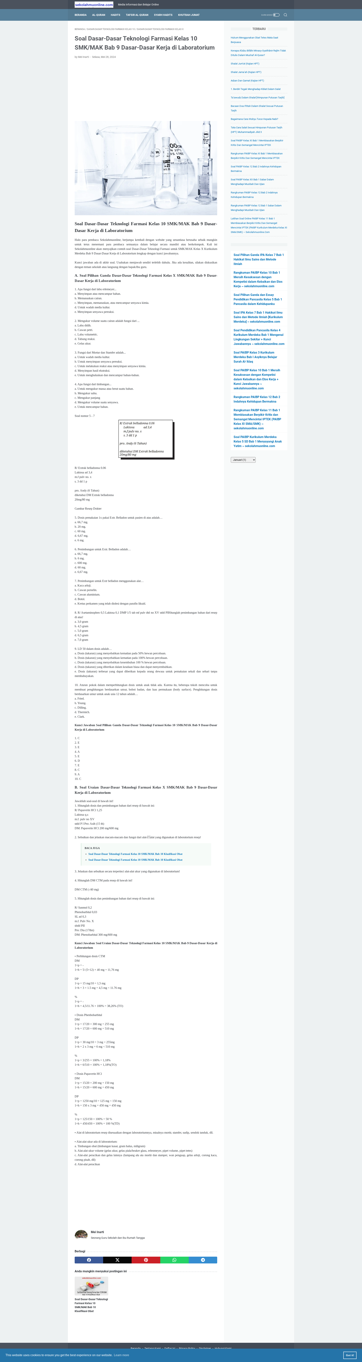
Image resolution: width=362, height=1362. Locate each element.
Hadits (115, 14)
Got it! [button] (350, 1355)
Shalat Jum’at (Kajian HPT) (245, 63)
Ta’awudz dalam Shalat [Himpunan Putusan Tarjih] (257, 97)
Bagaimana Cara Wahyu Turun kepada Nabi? (254, 119)
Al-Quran (98, 14)
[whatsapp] (174, 1260)
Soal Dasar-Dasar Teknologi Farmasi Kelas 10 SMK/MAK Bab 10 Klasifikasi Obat (135, 853)
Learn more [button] (121, 1355)
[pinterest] (146, 1260)
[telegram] (203, 1260)
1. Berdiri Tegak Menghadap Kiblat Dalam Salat (256, 89)
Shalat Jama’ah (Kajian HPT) (246, 72)
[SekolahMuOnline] (96, 5)
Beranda (81, 14)
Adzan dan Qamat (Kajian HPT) (247, 80)
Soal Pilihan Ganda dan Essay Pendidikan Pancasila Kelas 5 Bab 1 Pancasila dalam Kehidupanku (258, 299)
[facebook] (89, 1260)
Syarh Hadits (163, 14)
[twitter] (117, 1260)
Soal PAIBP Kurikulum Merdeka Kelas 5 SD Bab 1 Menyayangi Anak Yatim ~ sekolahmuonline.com (258, 441)
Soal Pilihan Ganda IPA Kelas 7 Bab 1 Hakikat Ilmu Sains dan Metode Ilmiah (259, 259)
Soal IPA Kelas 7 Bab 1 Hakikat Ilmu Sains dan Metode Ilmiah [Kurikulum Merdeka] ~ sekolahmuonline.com (258, 317)
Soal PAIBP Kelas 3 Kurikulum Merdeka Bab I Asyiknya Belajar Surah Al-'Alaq (255, 357)
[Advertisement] (146, 90)
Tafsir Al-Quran (137, 14)
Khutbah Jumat (189, 14)
